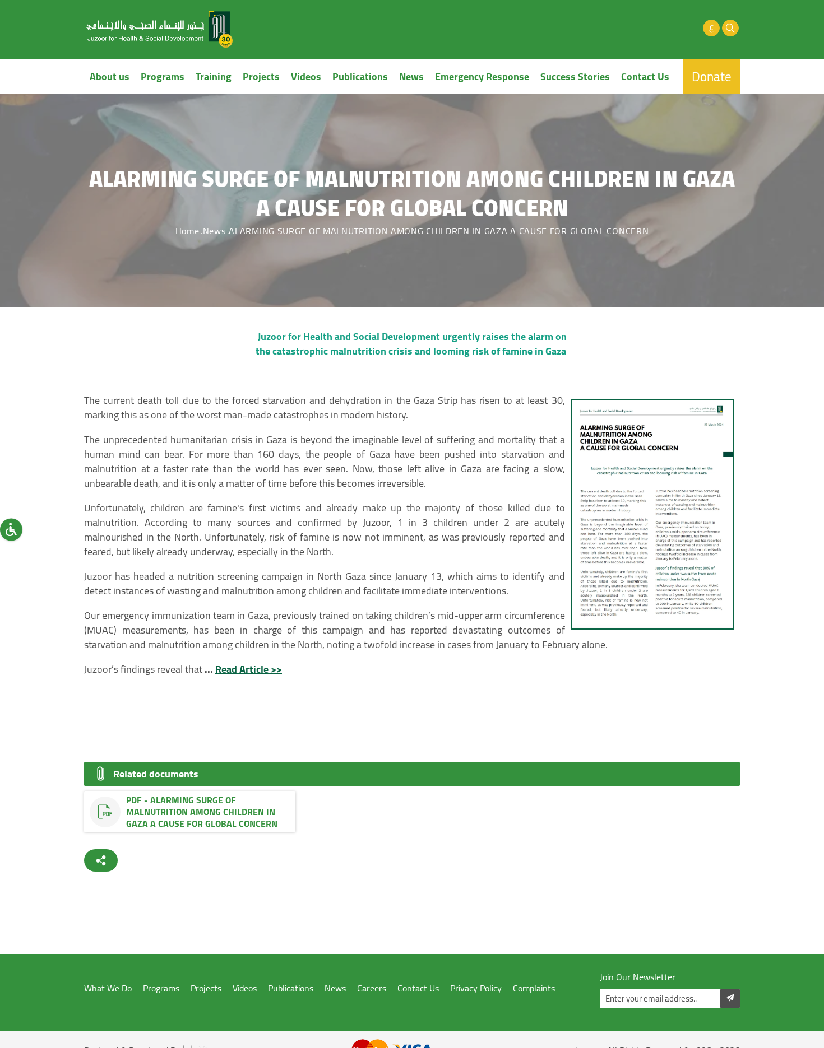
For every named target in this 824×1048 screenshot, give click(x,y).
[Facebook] (635, 28)
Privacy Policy (476, 988)
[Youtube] (673, 28)
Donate (712, 76)
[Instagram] (692, 28)
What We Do (108, 988)
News (411, 76)
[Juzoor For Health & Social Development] (159, 29)
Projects (261, 76)
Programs (162, 76)
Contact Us (645, 76)
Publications (360, 76)
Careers (371, 988)
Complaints (534, 988)
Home (187, 230)
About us (109, 76)
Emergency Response (482, 76)
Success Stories (575, 76)
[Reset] (11, 529)
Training (214, 76)
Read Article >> (248, 669)
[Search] (730, 28)
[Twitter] (654, 28)
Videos (306, 76)
